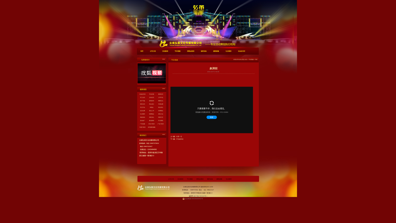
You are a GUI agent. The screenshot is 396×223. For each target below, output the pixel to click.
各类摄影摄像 (151, 127)
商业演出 (160, 107)
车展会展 (160, 104)
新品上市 (151, 110)
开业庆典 (151, 94)
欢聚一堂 (179, 136)
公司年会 (160, 97)
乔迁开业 (142, 107)
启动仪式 (151, 97)
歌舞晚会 (151, 114)
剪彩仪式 (142, 104)
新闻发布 (151, 100)
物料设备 (210, 179)
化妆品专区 (142, 94)
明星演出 (151, 117)
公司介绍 (171, 179)
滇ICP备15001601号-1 (200, 196)
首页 (246, 59)
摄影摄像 (219, 179)
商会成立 (151, 104)
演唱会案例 (199, 179)
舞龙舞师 (151, 120)
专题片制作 (142, 127)
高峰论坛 (160, 100)
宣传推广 (142, 120)
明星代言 (160, 117)
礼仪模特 (142, 114)
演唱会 (151, 107)
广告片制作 (161, 124)
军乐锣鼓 (160, 120)
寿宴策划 (142, 117)
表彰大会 (160, 114)
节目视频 (251, 59)
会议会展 (142, 110)
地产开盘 (142, 100)
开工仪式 (142, 97)
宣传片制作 (151, 124)
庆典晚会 (160, 110)
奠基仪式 (160, 94)
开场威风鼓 (179, 139)
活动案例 (180, 179)
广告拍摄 (142, 124)
